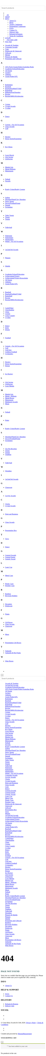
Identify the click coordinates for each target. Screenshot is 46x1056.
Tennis (7, 217)
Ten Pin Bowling (11, 449)
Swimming (9, 207)
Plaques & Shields (11, 57)
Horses (7, 366)
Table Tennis (9, 215)
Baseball (8, 87)
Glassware (8, 487)
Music (7, 404)
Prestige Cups (9, 586)
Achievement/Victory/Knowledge (16, 278)
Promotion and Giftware (13, 59)
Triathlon (8, 454)
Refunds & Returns (15, 34)
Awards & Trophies (11, 45)
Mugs (7, 634)
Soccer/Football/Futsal (12, 203)
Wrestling (8, 471)
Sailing (7, 197)
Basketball (8, 90)
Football (8, 338)
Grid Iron (8, 350)
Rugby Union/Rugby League (15, 189)
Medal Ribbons (10, 169)
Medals (7, 55)
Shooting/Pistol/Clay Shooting (15, 199)
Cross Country (10, 316)
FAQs (11, 28)
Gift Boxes (9, 622)
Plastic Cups (9, 584)
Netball (7, 179)
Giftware (8, 53)
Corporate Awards (11, 47)
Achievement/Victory (12, 276)
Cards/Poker (9, 308)
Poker (7, 420)
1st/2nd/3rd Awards (11, 250)
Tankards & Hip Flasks (13, 653)
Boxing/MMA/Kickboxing (14, 96)
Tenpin (7, 219)
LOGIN (8, 38)
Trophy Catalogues (15, 24)
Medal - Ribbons (10, 396)
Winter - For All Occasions (14, 241)
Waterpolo (8, 236)
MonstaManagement (25, 1034)
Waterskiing (9, 238)
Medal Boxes (9, 398)
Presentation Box (11, 530)
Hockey (7, 137)
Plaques (7, 258)
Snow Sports (9, 201)
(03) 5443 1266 (11, 40)
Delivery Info (14, 32)
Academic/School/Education (14, 69)
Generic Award (10, 559)
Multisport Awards (11, 402)
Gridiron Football (11, 352)
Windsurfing (9, 239)
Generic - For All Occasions (14, 125)
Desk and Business (11, 514)
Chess (7, 312)
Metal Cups (9, 575)
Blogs (11, 22)
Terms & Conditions (16, 36)
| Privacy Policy (31, 1023)
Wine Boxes (9, 661)
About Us (12, 21)
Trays (7, 539)
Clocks (7, 504)
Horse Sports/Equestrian (13, 139)
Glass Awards (9, 127)
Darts (7, 328)
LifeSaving (9, 159)
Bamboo (8, 594)
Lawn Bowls (9, 155)
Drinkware (8, 606)
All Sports (8, 71)
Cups (7, 49)
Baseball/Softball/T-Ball (13, 88)
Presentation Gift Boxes (13, 643)
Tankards (8, 651)
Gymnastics (9, 354)
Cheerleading (9, 310)
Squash (7, 205)
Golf (6, 128)
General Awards (10, 555)
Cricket (7, 104)
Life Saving (9, 157)
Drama (7, 330)
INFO (7, 19)
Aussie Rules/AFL (11, 76)
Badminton (9, 85)
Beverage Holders (11, 596)
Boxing (7, 94)
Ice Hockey (9, 374)
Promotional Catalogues (17, 26)
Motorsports (9, 171)
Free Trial (8, 42)
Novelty (8, 181)
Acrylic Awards (10, 496)
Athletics (8, 74)
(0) (7, 15)
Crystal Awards (10, 106)
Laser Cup (8, 567)
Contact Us (13, 30)
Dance (7, 116)
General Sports (10, 557)
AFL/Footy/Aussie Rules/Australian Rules (19, 67)
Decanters (8, 604)
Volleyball (8, 227)
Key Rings (8, 147)
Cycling (7, 108)
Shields (7, 266)
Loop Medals (9, 386)
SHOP (7, 17)
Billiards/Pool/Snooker (12, 92)
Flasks (7, 614)
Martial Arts (9, 167)
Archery (8, 73)
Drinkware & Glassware (13, 51)
